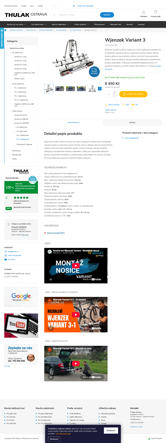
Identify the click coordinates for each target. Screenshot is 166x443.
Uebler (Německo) (76, 417)
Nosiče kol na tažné (17, 48)
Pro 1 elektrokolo (20, 88)
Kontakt (40, 6)
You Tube (11, 259)
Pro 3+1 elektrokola (21, 100)
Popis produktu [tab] (74, 122)
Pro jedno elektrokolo (45, 414)
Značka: (110, 110)
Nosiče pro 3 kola (20, 65)
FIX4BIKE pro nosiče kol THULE (17, 274)
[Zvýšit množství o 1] (114, 92)
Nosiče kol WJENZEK (21, 123)
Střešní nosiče (19, 79)
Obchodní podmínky (11, 6)
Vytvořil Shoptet (156, 438)
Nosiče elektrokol (18, 84)
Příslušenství (16, 151)
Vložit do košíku (135, 94)
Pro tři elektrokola (44, 420)
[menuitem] (16, 24)
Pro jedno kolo (12, 414)
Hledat (107, 15)
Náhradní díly (16, 155)
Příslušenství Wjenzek (24, 144)
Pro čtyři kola (11, 423)
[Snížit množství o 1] (114, 95)
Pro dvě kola (11, 417)
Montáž (23, 6)
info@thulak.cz (13, 252)
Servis (32, 6)
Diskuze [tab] (132, 122)
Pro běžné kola (17, 53)
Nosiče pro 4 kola (20, 69)
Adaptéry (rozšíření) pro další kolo (24, 74)
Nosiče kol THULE (20, 115)
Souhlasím (111, 430)
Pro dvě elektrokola (44, 417)
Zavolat (7, 366)
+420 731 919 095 (14, 255)
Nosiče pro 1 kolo (20, 57)
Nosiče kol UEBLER (21, 119)
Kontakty (73, 423)
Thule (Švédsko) (75, 414)
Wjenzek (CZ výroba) (77, 420)
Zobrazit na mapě (136, 427)
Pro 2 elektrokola (20, 92)
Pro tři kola (10, 420)
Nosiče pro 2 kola (20, 61)
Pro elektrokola (22, 131)
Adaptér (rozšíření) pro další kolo (24, 105)
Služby (14, 159)
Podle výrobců (17, 111)
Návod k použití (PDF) (56, 233)
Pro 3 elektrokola (20, 96)
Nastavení (54, 439)
